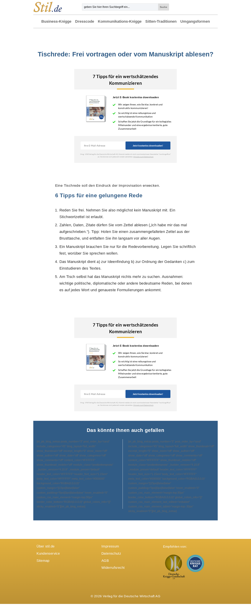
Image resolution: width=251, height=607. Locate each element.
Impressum (110, 546)
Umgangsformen (195, 22)
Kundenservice (48, 553)
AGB (105, 560)
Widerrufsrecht (113, 567)
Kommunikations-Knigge (120, 22)
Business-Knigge (56, 22)
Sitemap (43, 560)
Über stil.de (46, 546)
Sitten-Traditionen (161, 22)
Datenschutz (111, 553)
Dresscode (84, 22)
